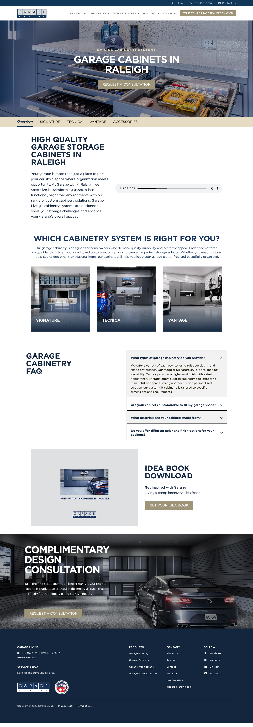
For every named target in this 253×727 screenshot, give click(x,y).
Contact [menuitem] (171, 667)
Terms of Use (84, 706)
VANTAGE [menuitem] (97, 122)
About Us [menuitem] (171, 673)
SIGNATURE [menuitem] (50, 122)
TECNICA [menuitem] (75, 122)
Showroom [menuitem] (172, 653)
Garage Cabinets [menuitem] (139, 660)
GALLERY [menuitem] (149, 13)
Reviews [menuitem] (171, 660)
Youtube (214, 673)
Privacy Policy (65, 706)
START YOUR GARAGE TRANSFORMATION (208, 13)
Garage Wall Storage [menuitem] (141, 667)
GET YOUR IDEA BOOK (169, 505)
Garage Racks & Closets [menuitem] (143, 673)
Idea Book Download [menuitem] (178, 687)
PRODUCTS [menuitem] (98, 13)
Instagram (215, 660)
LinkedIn (214, 667)
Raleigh (179, 3)
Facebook (215, 653)
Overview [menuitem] (25, 121)
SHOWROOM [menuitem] (77, 13)
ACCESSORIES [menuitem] (125, 122)
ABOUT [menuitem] (167, 13)
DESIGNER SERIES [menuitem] (124, 13)
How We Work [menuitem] (174, 680)
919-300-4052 (202, 3)
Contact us (228, 3)
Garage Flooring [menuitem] (138, 653)
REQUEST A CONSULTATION (126, 84)
